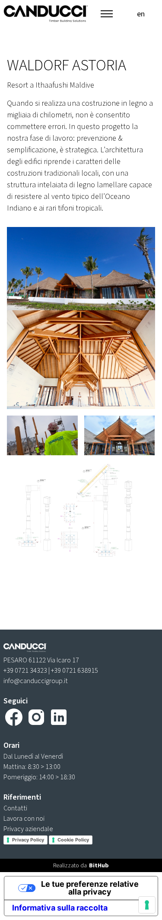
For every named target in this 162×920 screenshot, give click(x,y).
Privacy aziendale (28, 829)
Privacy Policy (28, 840)
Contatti (15, 808)
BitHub (99, 865)
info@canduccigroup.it (35, 681)
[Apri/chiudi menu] (106, 13)
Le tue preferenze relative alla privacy (90, 887)
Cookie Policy (73, 840)
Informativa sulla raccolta (60, 907)
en (141, 14)
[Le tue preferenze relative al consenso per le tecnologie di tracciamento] (147, 905)
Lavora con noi (23, 818)
